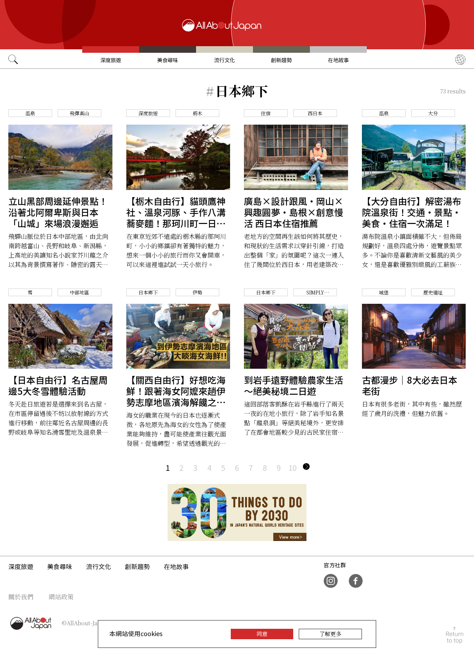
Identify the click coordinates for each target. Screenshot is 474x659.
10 (292, 467)
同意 (262, 634)
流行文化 (224, 60)
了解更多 (330, 634)
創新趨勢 (281, 60)
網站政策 (61, 596)
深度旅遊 (110, 60)
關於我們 (20, 596)
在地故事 (338, 60)
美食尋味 (167, 60)
